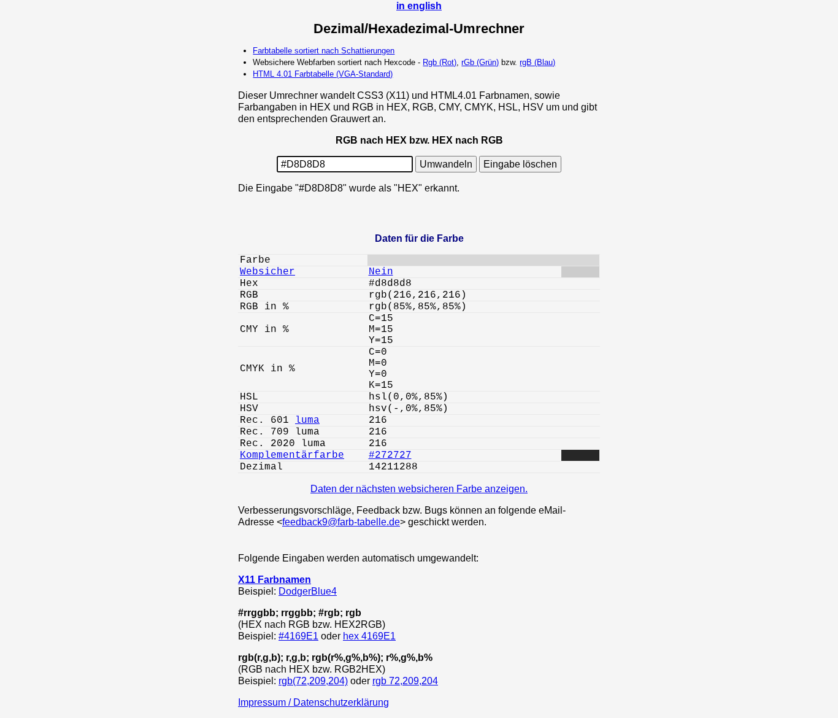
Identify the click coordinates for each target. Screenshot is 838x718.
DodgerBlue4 (308, 590)
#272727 (390, 455)
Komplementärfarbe (292, 455)
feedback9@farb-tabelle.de (341, 521)
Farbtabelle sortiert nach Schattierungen (323, 50)
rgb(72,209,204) (313, 680)
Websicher (267, 271)
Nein (381, 271)
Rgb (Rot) (439, 62)
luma (307, 420)
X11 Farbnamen (274, 579)
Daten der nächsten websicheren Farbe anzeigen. (419, 488)
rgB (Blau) (537, 62)
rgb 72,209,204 (405, 680)
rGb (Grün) (480, 62)
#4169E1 (298, 635)
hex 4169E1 (369, 635)
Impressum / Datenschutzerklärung (313, 702)
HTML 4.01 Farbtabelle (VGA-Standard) (323, 74)
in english (419, 5)
